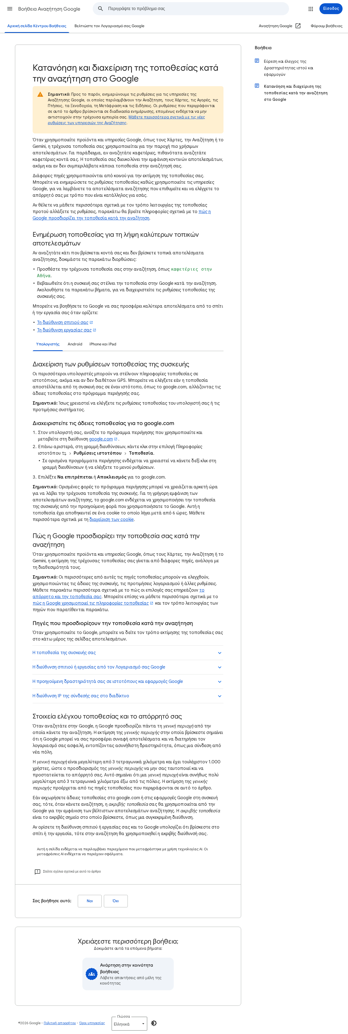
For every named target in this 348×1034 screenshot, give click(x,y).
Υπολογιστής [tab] (48, 344)
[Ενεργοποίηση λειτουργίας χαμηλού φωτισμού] (153, 1023)
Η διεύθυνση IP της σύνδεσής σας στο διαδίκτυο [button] (80, 696)
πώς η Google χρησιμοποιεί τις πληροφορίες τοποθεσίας (91, 603)
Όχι (116, 901)
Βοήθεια (263, 48)
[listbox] (129, 1024)
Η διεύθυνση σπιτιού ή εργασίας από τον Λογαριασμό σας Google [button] (98, 667)
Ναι (90, 901)
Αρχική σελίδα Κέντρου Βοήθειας (36, 26)
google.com (101, 439)
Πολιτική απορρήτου (60, 1023)
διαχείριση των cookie (111, 519)
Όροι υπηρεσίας (92, 1023)
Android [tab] (75, 344)
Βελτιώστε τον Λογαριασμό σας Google (109, 26)
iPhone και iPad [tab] (102, 344)
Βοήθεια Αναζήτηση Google (49, 9)
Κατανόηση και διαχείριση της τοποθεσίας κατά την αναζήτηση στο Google (296, 93)
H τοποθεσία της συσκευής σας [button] (64, 652)
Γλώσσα (123, 1016)
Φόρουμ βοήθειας (327, 26)
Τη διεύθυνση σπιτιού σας (62, 322)
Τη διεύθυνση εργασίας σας (64, 330)
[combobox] (198, 8)
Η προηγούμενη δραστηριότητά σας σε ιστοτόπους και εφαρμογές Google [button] (107, 681)
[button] (9, 8)
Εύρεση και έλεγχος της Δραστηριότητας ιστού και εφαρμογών (288, 68)
